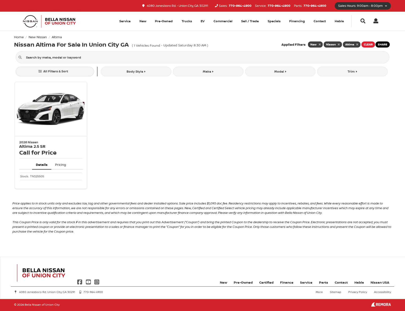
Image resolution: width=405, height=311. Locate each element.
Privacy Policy (357, 292)
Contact (320, 21)
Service (306, 282)
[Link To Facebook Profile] (80, 281)
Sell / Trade (250, 21)
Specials (274, 21)
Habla (339, 21)
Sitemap (335, 292)
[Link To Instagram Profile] (97, 281)
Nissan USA (380, 282)
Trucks (187, 21)
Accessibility (382, 292)
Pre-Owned (164, 21)
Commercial (223, 21)
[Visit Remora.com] (381, 305)
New (142, 21)
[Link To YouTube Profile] (88, 281)
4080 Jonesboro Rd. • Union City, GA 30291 (177, 6)
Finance (286, 282)
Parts (323, 282)
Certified (266, 282)
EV (203, 21)
